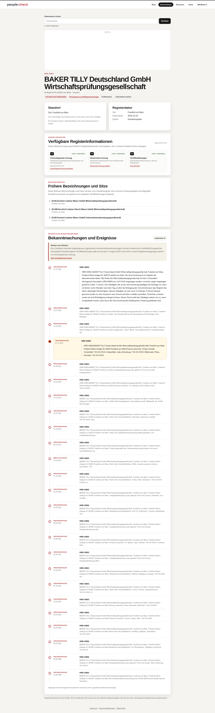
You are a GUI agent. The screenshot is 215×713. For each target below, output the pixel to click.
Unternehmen (166, 5)
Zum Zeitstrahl (135, 166)
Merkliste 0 (202, 5)
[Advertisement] (107, 51)
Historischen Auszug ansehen (100, 166)
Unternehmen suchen (52, 16)
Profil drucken (107, 97)
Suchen (164, 21)
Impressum (93, 708)
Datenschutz (121, 708)
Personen (180, 5)
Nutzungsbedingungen (107, 708)
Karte (191, 5)
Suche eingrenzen (52, 26)
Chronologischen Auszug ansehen (61, 168)
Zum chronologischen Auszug (61, 258)
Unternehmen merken (123, 97)
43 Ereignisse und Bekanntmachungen (84, 97)
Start (154, 5)
